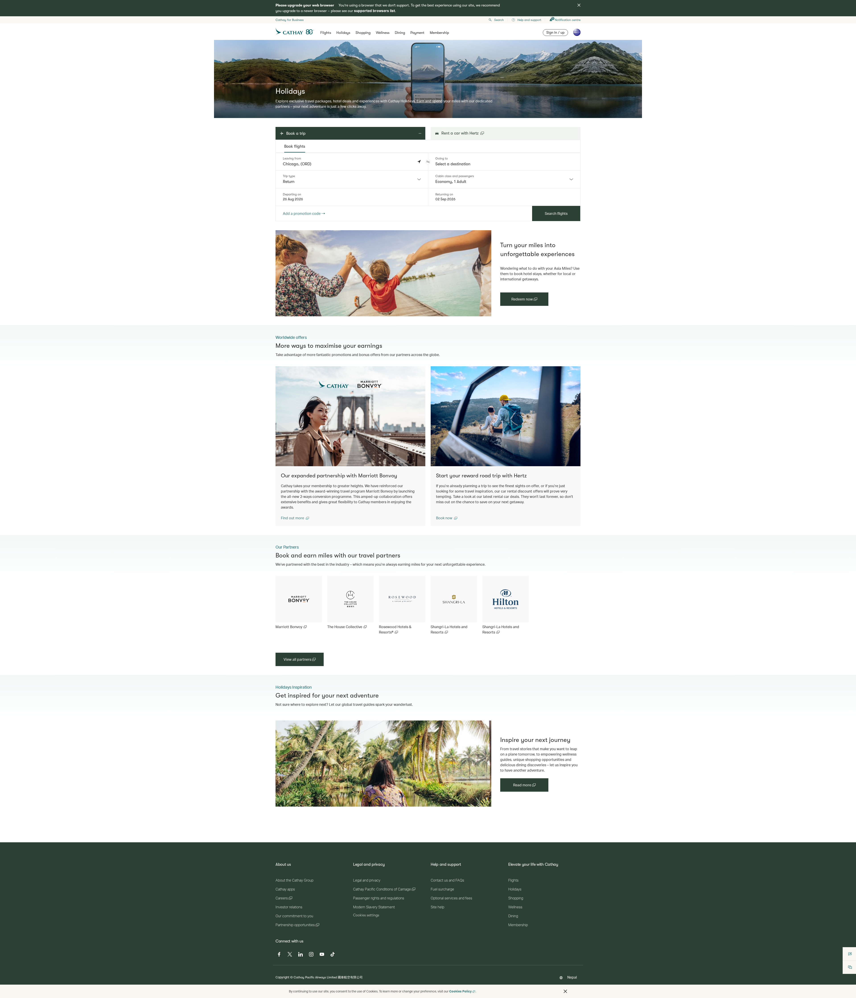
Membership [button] (439, 33)
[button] (428, 161)
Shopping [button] (363, 33)
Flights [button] (325, 33)
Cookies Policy (460, 991)
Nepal (572, 977)
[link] (383, 273)
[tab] (295, 146)
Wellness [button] (382, 33)
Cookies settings (366, 915)
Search (499, 20)
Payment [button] (417, 33)
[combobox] (352, 179)
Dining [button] (400, 33)
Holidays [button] (343, 33)
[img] (578, 5)
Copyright (282, 977)
